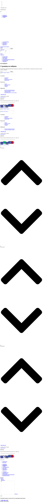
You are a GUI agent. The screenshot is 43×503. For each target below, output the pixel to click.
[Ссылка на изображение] (5, 108)
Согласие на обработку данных (9, 129)
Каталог (6, 122)
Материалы (6, 85)
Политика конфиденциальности (10, 128)
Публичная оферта (7, 91)
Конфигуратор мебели (4, 46)
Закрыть (1, 478)
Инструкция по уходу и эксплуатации (11, 92)
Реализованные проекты (8, 79)
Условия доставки (7, 84)
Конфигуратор (7, 80)
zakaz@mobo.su (2, 134)
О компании (6, 77)
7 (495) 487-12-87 (3, 94)
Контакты (6, 78)
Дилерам (6, 86)
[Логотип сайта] (3, 13)
